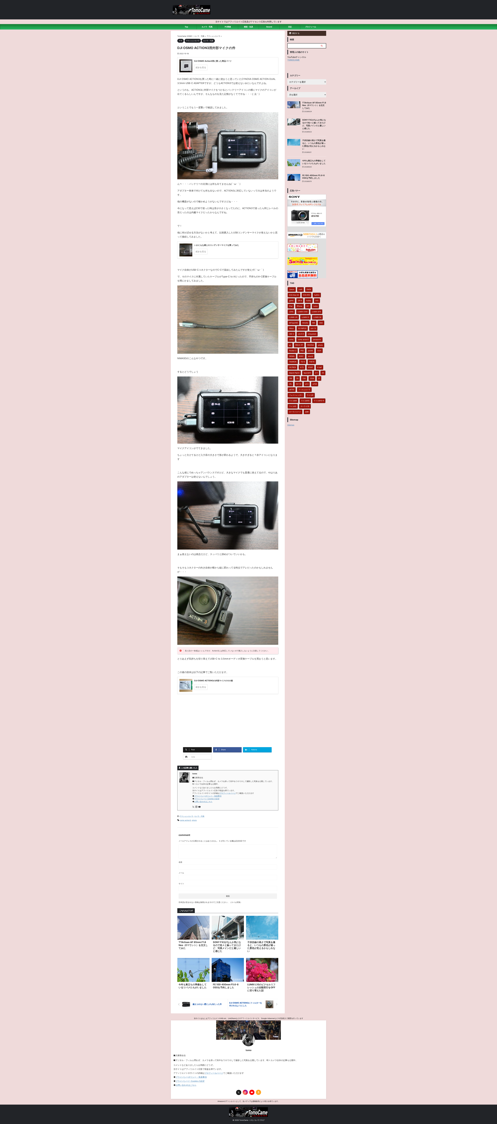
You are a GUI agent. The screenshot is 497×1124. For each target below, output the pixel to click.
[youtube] (199, 807)
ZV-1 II (298, 384)
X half (319, 367)
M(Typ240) (293, 323)
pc (290, 345)
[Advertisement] (227, 724)
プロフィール (310, 27)
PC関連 (228, 27)
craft (300, 289)
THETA (312, 362)
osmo (291, 339)
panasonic (317, 339)
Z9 (297, 378)
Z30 (304, 378)
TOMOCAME (293, 60)
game (291, 301)
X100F (310, 367)
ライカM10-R (319, 401)
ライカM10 (305, 401)
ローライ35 (305, 406)
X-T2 (302, 367)
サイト (181, 883)
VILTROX (292, 367)
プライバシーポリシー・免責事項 (207, 796)
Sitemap (290, 425)
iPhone (299, 306)
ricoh (319, 351)
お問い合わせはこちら (203, 801)
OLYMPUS (302, 328)
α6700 (291, 390)
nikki (321, 323)
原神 (307, 412)
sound (310, 356)
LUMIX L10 (293, 317)
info (317, 301)
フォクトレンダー (296, 395)
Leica (315, 306)
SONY (301, 356)
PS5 (302, 351)
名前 (180, 862)
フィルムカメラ (304, 390)
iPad (291, 306)
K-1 (308, 306)
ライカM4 (293, 401)
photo (194, 820)
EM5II (309, 289)
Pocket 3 (292, 351)
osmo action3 (185, 820)
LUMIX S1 (305, 317)
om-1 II (313, 328)
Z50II (312, 378)
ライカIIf (310, 395)
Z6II (290, 378)
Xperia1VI (307, 373)
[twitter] (193, 807)
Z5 (323, 373)
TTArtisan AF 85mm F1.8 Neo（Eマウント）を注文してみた (193, 945)
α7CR (315, 384)
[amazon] (258, 1092)
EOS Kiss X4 (294, 295)
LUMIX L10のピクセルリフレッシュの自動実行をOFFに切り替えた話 (261, 987)
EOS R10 (306, 295)
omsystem (312, 334)
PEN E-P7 (299, 345)
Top (186, 27)
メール (181, 873)
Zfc (290, 384)
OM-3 (291, 334)
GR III (300, 301)
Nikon (291, 328)
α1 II (306, 384)
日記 (290, 27)
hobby (308, 301)
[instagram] (196, 807)
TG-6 (303, 362)
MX (313, 323)
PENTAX (310, 345)
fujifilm (316, 295)
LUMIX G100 (303, 312)
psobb (310, 351)
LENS (291, 312)
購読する (295, 33)
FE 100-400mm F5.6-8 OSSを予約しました (313, 176)
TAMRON (292, 362)
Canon (291, 289)
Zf (319, 378)
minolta (305, 323)
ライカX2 (292, 406)
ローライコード (295, 412)
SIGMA (292, 356)
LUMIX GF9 (316, 312)
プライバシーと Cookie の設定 (207, 799)
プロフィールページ (228, 793)
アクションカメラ (186, 816)
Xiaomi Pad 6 (294, 373)
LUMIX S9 (317, 317)
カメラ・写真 (207, 27)
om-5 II (301, 334)
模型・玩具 (248, 27)
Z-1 (316, 373)
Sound (269, 27)
